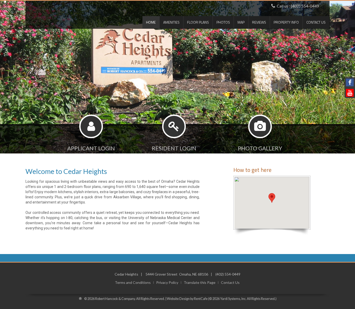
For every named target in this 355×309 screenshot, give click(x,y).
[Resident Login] (174, 139)
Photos (223, 22)
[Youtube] (350, 93)
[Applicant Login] (91, 139)
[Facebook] (350, 82)
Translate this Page (199, 282)
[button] (271, 198)
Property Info (286, 22)
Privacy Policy (167, 282)
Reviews (259, 22)
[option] (177, 94)
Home (151, 22)
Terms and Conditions (133, 282)
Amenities (171, 22)
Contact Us (316, 22)
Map (241, 22)
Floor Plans (198, 22)
